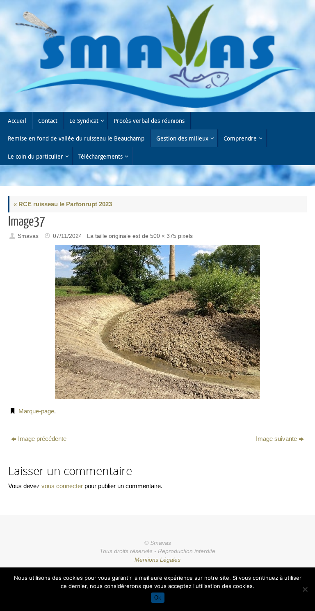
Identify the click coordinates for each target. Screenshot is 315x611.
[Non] (305, 589)
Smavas (28, 236)
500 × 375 (163, 236)
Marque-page (36, 411)
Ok (157, 598)
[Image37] (157, 322)
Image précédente (42, 438)
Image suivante (276, 438)
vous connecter (62, 485)
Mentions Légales (157, 560)
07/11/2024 (67, 236)
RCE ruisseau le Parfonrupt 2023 (63, 204)
